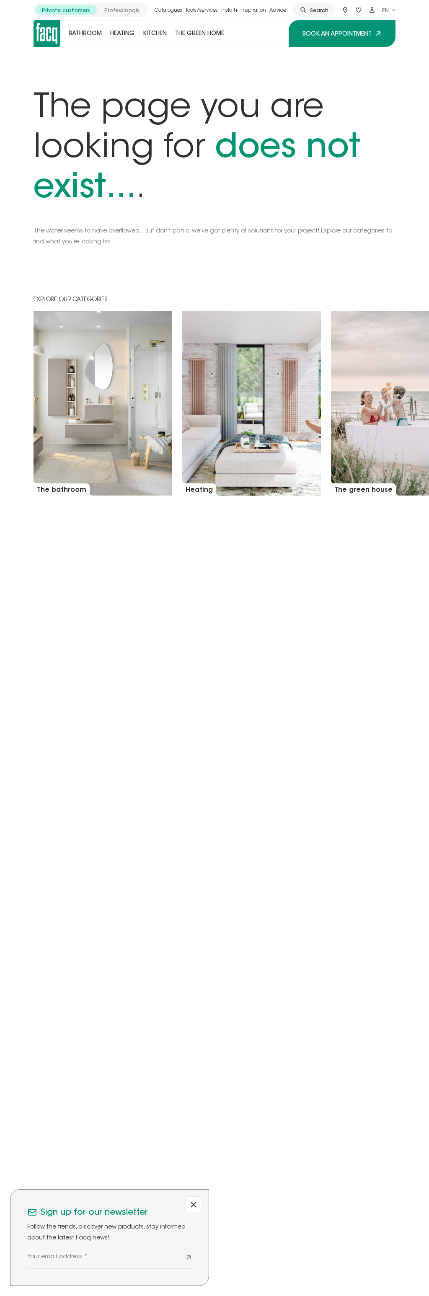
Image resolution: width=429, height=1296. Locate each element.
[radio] (66, 10)
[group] (91, 10)
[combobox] (388, 10)
